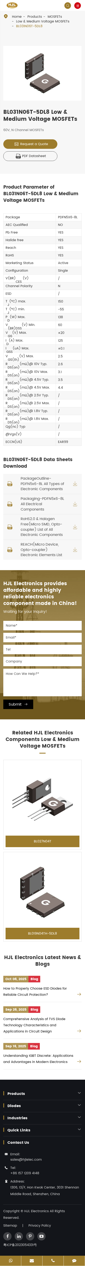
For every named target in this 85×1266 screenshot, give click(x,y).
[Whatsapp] (10, 1261)
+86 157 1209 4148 (24, 1173)
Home (17, 16)
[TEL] (53, 1261)
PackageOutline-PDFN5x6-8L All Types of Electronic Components (42, 484)
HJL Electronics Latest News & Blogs (42, 961)
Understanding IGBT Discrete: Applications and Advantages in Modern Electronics (38, 1059)
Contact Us (18, 1142)
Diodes (14, 1106)
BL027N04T (42, 841)
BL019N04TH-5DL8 (42, 933)
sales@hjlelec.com (26, 1159)
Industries (17, 1118)
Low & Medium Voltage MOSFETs (42, 21)
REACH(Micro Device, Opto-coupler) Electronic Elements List (41, 549)
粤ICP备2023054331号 (20, 1245)
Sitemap (10, 1225)
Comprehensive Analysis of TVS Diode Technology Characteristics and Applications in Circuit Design (34, 1025)
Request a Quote (31, 144)
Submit (18, 704)
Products (34, 16)
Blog (34, 979)
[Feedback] (74, 1261)
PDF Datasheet (31, 156)
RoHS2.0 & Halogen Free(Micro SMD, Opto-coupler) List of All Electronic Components (42, 527)
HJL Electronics (37, 1211)
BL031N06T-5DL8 (29, 26)
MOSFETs (55, 16)
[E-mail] (31, 1261)
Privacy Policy (39, 1225)
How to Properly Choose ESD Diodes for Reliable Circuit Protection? (35, 991)
